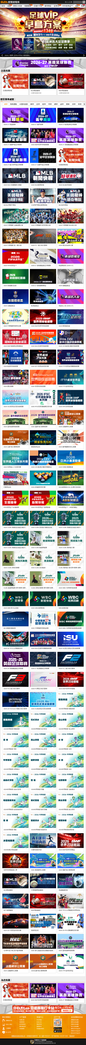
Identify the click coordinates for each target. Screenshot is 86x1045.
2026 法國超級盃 (9, 306)
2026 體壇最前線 (64, 326)
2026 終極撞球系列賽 (38, 487)
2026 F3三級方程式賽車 (12, 688)
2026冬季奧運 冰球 (65, 749)
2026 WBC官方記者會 (11, 608)
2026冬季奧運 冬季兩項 (11, 769)
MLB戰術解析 (35, 90)
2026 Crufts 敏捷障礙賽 (39, 547)
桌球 (62, 104)
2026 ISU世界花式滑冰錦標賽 (14, 406)
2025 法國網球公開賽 (11, 971)
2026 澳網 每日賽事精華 (67, 870)
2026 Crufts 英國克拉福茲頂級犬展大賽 (17, 527)
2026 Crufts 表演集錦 (38, 568)
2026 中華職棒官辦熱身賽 (40, 628)
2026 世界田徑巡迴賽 (38, 386)
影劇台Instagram (75, 1030)
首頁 (3, 6)
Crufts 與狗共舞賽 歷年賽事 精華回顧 (43, 588)
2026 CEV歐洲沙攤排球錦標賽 (69, 346)
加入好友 (8, 1032)
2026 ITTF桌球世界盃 (66, 386)
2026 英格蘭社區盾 (10, 285)
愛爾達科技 (9, 1020)
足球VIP (57, 6)
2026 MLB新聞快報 (37, 185)
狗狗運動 (13, 104)
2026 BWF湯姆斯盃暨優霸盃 (13, 346)
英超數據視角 (63, 890)
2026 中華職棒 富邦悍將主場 (40, 225)
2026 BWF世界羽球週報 (67, 688)
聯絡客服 (39, 1024)
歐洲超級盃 (35, 306)
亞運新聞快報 (7, 90)
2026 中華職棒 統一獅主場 (12, 245)
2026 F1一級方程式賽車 (39, 245)
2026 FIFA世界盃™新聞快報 (40, 507)
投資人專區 (9, 1024)
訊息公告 (39, 1022)
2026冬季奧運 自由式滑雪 (12, 789)
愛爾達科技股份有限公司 (18, 1036)
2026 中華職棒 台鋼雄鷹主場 (13, 225)
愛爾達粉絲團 (75, 1020)
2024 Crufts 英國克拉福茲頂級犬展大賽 (17, 547)
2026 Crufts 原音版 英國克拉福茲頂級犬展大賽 (46, 527)
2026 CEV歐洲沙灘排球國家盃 (41, 467)
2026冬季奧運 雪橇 (37, 789)
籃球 (44, 104)
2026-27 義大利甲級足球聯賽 (13, 165)
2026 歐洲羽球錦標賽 (11, 366)
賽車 (68, 104)
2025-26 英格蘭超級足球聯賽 (13, 668)
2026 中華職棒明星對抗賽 (12, 326)
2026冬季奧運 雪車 (10, 749)
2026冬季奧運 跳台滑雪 (67, 809)
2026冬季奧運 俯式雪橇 (39, 809)
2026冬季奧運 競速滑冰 (39, 830)
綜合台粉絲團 (75, 1026)
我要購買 (27, 6)
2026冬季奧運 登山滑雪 (67, 729)
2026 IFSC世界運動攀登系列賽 (41, 406)
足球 (38, 104)
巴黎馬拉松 (7, 487)
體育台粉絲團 (75, 1022)
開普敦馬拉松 (35, 447)
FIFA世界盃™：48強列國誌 (68, 507)
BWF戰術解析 (63, 90)
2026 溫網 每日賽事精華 (39, 427)
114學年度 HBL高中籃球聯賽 (13, 950)
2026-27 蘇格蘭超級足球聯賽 (41, 265)
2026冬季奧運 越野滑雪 (39, 769)
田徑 (79, 104)
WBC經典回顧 (63, 608)
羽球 (50, 104)
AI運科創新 (23, 104)
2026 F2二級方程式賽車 (67, 668)
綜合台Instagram (75, 1033)
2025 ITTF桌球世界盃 (66, 971)
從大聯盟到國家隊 (10, 628)
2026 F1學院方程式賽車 (39, 688)
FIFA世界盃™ (67, 6)
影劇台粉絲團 (75, 1024)
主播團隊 (8, 1028)
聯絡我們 (71, 1036)
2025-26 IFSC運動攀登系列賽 (69, 930)
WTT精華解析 (8, 910)
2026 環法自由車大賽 (66, 245)
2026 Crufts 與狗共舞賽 (11, 568)
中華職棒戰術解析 (37, 890)
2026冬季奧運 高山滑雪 (39, 749)
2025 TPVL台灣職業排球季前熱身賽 (71, 910)
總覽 (6, 104)
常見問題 (39, 1020)
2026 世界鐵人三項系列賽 (12, 467)
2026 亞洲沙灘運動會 (66, 467)
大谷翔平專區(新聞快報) (39, 205)
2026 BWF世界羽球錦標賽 (40, 145)
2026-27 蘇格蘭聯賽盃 (38, 285)
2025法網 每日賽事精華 (39, 971)
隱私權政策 (22, 1026)
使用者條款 (22, 1024)
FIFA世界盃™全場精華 (11, 507)
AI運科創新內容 (36, 850)
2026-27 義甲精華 (37, 124)
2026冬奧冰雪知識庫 (11, 850)
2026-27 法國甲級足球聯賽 (40, 165)
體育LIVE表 (17, 6)
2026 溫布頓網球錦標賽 (11, 427)
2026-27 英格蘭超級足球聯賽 (68, 145)
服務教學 (39, 1026)
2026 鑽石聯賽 (8, 386)
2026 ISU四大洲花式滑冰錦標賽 (69, 648)
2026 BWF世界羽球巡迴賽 (40, 326)
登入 (66, 2)
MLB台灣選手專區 (10, 205)
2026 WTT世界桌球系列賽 (40, 366)
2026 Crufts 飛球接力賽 (66, 547)
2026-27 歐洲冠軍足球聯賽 (68, 124)
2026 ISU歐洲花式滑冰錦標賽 (41, 709)
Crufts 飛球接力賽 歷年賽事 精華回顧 (71, 568)
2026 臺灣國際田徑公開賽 (67, 447)
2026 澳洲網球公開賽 (38, 870)
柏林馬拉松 (35, 930)
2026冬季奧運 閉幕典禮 (11, 729)
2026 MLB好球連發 (65, 185)
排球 (74, 104)
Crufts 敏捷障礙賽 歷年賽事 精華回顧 (16, 588)
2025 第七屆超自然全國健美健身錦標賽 (44, 950)
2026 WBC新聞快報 (38, 608)
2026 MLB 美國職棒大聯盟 (13, 185)
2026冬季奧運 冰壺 (65, 769)
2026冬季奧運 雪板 (10, 830)
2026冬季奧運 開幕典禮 (67, 709)
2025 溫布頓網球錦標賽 (67, 950)
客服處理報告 (40, 1028)
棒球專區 (48, 6)
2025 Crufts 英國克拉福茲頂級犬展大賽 (72, 527)
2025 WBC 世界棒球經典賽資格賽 (70, 628)
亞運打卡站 (38, 6)
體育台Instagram (75, 1028)
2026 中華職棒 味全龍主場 (68, 225)
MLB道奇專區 (63, 205)
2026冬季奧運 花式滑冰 (39, 729)
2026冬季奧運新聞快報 (66, 830)
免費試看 (21, 1020)
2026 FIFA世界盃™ (10, 265)
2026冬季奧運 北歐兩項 (67, 789)
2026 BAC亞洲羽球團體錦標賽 (41, 648)
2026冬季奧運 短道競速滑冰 (13, 809)
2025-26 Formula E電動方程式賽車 (15, 709)
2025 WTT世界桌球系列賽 (12, 930)
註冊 (70, 2)
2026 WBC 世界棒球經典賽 (68, 588)
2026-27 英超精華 (10, 124)
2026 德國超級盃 (64, 285)
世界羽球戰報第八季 (10, 870)
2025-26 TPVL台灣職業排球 (13, 648)
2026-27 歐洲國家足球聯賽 (40, 668)
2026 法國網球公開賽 (66, 427)
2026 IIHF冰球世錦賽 (66, 406)
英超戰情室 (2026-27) (66, 265)
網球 (56, 104)
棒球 (32, 104)
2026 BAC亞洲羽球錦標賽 (40, 346)
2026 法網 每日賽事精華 (12, 447)
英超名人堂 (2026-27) (66, 306)
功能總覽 (21, 1028)
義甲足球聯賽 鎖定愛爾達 (13, 55)
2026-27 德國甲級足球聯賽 (13, 145)
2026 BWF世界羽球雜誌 (67, 850)
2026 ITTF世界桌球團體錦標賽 (69, 366)
